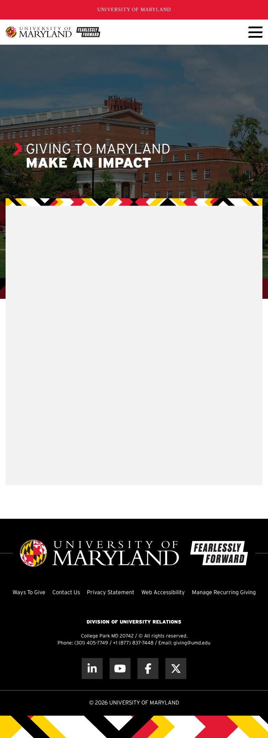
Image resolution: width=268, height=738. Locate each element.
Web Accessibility (163, 592)
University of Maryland (134, 9)
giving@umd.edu (191, 643)
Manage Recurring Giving (224, 592)
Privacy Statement (110, 592)
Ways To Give (29, 592)
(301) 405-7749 (91, 643)
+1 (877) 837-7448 (133, 643)
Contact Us (66, 592)
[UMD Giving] (53, 32)
